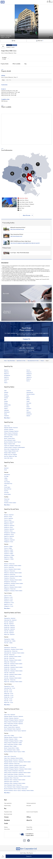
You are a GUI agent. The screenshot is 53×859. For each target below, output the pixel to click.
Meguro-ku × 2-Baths (8, 557)
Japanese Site (29, 829)
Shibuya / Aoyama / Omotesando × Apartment (13, 721)
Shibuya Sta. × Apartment (9, 625)
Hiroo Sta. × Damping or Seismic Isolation (12, 656)
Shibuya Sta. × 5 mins (8, 693)
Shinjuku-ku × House (8, 527)
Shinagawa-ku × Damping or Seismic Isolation (13, 583)
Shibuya (28, 399)
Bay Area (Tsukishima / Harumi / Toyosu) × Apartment (15, 730)
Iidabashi (28, 415)
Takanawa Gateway (30, 394)
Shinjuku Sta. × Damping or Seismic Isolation (13, 670)
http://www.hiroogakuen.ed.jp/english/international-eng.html (25, 243)
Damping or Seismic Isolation (10, 502)
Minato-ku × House (8, 516)
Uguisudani (6, 410)
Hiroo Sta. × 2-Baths (8, 642)
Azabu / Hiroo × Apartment (9, 714)
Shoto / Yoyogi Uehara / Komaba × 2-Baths (13, 744)
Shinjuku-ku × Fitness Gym (9, 574)
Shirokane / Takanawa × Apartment (11, 718)
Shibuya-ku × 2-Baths (8, 550)
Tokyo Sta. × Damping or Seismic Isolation (12, 674)
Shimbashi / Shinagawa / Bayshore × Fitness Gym (14, 767)
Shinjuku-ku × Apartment (9, 525)
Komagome (28, 408)
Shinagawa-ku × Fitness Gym (10, 581)
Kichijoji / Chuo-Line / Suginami (10, 454)
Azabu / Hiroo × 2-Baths (9, 735)
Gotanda (6, 397)
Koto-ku (28, 380)
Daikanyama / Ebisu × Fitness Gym (11, 777)
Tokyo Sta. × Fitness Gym (9, 672)
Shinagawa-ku (7, 375)
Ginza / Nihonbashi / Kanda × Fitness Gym (13, 785)
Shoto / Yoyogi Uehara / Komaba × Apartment (13, 723)
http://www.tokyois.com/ (16, 236)
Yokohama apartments (31, 803)
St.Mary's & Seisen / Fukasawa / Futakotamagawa (14, 447)
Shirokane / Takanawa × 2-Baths (10, 739)
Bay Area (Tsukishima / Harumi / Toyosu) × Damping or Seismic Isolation (19, 790)
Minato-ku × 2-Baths (8, 546)
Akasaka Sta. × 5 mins (8, 695)
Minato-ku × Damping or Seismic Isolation (12, 565)
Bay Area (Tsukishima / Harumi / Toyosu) (12, 441)
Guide (6, 823)
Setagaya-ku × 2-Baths (9, 559)
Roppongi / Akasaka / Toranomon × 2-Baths (13, 737)
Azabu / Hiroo (7, 425)
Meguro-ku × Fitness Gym (9, 585)
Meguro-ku (6, 373)
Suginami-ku (29, 377)
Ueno (27, 410)
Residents (7, 820)
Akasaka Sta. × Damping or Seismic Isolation (13, 667)
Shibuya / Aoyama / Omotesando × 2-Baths (13, 742)
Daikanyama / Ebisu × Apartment (11, 725)
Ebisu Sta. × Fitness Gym (9, 658)
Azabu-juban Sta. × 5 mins (9, 688)
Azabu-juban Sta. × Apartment (10, 620)
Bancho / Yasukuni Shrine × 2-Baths (11, 748)
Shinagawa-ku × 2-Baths (9, 555)
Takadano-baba (7, 404)
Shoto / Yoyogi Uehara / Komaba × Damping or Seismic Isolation (17, 776)
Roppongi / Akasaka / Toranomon (11, 427)
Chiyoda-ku (28, 375)
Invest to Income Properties (32, 811)
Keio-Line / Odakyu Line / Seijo (10, 456)
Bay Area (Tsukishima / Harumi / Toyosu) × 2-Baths (14, 751)
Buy (5, 808)
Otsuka (27, 406)
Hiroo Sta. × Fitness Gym (9, 654)
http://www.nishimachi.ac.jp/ (17, 229)
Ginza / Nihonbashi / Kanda (9, 440)
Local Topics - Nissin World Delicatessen (19, 252)
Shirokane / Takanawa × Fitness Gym (11, 763)
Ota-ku (5, 380)
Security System (7, 494)
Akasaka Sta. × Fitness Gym (10, 665)
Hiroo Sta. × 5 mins (8, 689)
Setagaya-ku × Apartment (9, 539)
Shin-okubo (28, 403)
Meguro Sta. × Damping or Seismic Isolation (13, 681)
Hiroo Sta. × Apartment (9, 621)
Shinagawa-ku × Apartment (9, 532)
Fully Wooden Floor (8, 483)
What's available (16, 64)
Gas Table (6, 476)
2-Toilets (6, 479)
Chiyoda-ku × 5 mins (8, 600)
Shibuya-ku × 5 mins (8, 597)
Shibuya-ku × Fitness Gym (9, 570)
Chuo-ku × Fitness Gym (9, 567)
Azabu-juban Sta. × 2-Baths (9, 640)
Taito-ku (5, 382)
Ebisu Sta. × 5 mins (8, 691)
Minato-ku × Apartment (9, 514)
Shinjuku (6, 403)
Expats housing (7, 805)
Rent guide (28, 805)
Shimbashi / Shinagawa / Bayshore (11, 431)
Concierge (6, 500)
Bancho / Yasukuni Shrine (9, 438)
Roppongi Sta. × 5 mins (9, 686)
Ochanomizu (29, 413)
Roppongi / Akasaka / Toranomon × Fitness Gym (14, 759)
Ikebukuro (6, 406)
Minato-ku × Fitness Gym (9, 563)
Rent (5, 800)
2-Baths (5, 478)
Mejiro (27, 404)
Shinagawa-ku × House (9, 534)
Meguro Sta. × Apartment (9, 634)
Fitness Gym (6, 499)
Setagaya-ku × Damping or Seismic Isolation (13, 590)
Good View (6, 492)
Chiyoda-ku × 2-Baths (8, 553)
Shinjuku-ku (28, 371)
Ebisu (5, 399)
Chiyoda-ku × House (8, 530)
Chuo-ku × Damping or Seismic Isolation (12, 569)
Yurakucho (28, 390)
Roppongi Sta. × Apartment (9, 618)
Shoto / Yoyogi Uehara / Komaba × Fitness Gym (14, 774)
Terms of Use (7, 829)
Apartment (6, 468)
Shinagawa (6, 395)
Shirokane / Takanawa (8, 429)
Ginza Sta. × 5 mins (8, 700)
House (5, 469)
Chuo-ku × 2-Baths (8, 548)
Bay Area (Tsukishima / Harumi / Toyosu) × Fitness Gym (15, 788)
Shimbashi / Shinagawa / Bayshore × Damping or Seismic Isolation (17, 768)
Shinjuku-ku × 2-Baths (8, 551)
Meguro (28, 397)
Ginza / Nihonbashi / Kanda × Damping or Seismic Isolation (16, 786)
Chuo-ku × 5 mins (7, 595)
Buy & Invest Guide (8, 814)
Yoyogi (27, 401)
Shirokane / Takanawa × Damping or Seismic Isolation (15, 765)
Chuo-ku (28, 370)
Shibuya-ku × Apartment (9, 521)
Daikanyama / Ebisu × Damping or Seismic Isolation (14, 779)
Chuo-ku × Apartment (8, 518)
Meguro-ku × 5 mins (8, 604)
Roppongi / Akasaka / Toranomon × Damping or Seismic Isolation (17, 761)
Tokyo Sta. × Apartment (9, 630)
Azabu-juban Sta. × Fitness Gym (10, 651)
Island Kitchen (7, 474)
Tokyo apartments (8, 803)
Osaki (27, 395)
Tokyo (5, 390)
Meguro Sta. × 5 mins (8, 702)
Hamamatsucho (29, 392)
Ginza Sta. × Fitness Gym (9, 676)
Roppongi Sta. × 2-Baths (9, 639)
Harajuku (6, 401)
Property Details (4, 64)
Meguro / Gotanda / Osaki (9, 443)
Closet (5, 485)
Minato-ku (6, 370)
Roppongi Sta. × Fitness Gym (10, 647)
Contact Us (28, 856)
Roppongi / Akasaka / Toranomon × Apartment (13, 716)
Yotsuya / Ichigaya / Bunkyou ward (11, 450)
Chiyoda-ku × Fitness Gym (9, 578)
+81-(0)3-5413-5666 (26, 348)
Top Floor (6, 490)
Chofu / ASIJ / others (8, 458)
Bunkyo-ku (28, 379)
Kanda (5, 413)
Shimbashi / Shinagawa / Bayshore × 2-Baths (13, 740)
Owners (6, 817)
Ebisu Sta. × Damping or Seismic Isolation (12, 660)
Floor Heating (7, 481)
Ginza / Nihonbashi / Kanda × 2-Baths (12, 749)
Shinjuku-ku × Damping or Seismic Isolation (13, 576)
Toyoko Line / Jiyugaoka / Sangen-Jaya (12, 445)
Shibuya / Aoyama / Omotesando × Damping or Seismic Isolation (17, 772)
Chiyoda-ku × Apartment (9, 529)
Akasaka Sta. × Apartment (9, 627)
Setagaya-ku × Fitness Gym (10, 588)
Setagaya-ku (29, 373)
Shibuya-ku (6, 371)
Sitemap (6, 827)
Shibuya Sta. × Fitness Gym (10, 661)
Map (25, 64)
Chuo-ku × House (7, 520)
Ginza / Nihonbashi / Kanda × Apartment (12, 728)
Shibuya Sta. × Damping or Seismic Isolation (13, 663)
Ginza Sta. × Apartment (9, 632)
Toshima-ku (6, 379)
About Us (29, 820)
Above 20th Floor (7, 488)
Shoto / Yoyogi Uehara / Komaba (11, 434)
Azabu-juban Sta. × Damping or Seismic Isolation (14, 652)
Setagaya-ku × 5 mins (8, 606)
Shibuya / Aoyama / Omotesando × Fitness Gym (14, 770)
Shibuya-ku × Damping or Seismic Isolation (13, 572)
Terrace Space (7, 487)
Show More (7, 418)
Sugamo (6, 408)
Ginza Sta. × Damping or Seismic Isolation (12, 678)
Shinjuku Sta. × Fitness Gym (10, 669)
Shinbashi (6, 392)
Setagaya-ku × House (8, 541)
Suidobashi (6, 415)
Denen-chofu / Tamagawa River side (11, 449)
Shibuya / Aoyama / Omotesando (11, 433)
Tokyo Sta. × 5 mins (8, 698)
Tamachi (6, 394)
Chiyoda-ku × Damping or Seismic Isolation (13, 579)
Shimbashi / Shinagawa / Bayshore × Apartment (14, 720)
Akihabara (28, 412)
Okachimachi (7, 412)
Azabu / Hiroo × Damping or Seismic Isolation (13, 758)
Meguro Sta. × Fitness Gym (9, 679)
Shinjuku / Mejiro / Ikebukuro (10, 452)
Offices (28, 817)
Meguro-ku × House (8, 538)
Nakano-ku (6, 377)
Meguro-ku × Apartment (9, 536)
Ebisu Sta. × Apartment (9, 623)
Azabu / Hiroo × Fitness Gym (10, 756)
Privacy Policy (29, 827)
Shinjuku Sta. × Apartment (9, 629)
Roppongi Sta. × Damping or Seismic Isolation (13, 649)
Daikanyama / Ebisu (8, 436)
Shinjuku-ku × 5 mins (8, 598)
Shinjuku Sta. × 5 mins (8, 697)
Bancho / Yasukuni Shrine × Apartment (12, 727)
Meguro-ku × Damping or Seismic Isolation (13, 587)
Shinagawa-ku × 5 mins (9, 602)
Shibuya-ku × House (8, 523)
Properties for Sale (8, 811)
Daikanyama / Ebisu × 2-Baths (10, 746)
